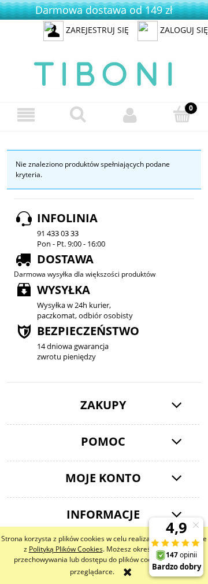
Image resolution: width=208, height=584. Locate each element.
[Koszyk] (182, 114)
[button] (26, 114)
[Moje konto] (130, 114)
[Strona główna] (104, 72)
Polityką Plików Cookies (66, 549)
